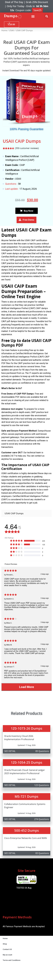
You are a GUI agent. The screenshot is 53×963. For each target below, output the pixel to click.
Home (4, 30)
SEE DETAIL (9, 751)
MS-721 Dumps (26, 796)
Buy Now (28, 210)
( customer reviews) (27, 148)
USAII (11, 30)
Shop (5, 944)
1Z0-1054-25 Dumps (26, 762)
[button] (33, 16)
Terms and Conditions (11, 960)
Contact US (7, 949)
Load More (26, 687)
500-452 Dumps (26, 830)
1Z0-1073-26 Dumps (26, 728)
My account (7, 955)
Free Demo (28, 220)
